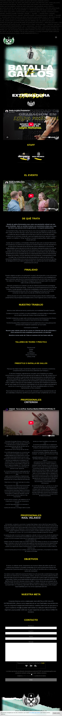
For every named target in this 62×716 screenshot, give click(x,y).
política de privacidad (28, 676)
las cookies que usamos (34, 712)
